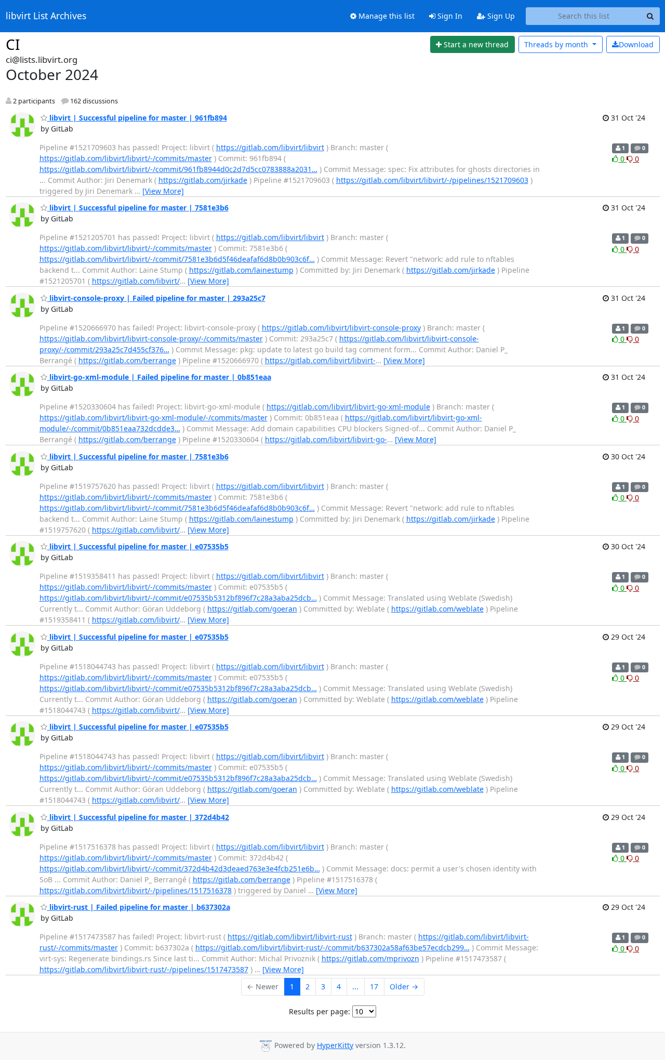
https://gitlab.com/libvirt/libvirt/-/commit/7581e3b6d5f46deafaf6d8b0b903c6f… (177, 259)
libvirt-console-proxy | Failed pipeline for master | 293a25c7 (156, 298)
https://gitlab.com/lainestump (241, 270)
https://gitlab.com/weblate (437, 609)
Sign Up (500, 16)
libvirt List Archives (46, 16)
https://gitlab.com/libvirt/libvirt (270, 147)
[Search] (650, 16)
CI (13, 44)
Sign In (448, 16)
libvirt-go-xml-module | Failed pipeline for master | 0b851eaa (159, 377)
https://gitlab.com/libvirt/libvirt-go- (326, 439)
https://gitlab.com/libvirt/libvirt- (320, 360)
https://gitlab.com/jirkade (202, 180)
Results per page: (319, 1011)
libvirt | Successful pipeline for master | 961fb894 (137, 118)
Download (636, 44)
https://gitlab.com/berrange (127, 360)
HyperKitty (335, 1045)
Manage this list (385, 16)
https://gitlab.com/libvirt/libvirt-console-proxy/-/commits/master (151, 338)
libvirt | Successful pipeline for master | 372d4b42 (138, 817)
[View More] (163, 191)
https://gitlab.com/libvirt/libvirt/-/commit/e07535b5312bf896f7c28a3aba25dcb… (178, 598)
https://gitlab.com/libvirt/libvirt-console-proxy (341, 328)
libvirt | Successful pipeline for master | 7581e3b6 (138, 208)
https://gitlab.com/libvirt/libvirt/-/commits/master (125, 158)
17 (374, 986)
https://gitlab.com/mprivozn (370, 958)
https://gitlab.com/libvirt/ (136, 281)
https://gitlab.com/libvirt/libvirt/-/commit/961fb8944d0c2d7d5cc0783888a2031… (178, 169)
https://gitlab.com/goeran (252, 609)
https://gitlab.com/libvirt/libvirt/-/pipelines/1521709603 (432, 180)
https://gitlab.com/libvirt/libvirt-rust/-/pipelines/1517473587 (143, 969)
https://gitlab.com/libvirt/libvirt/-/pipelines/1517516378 (135, 890)
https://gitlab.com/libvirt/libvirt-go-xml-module (348, 407)
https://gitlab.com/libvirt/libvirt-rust (290, 937)
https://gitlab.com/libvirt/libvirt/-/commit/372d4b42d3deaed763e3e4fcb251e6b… (179, 868)
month (557, 44)
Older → (404, 986)
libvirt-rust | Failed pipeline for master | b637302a (138, 907)
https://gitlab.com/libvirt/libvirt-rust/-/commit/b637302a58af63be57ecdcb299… (332, 947)
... (355, 986)
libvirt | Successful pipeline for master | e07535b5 (138, 546)
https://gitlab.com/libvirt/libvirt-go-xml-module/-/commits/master (153, 417)
